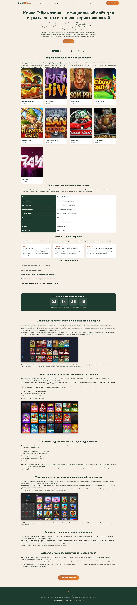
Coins (24, 3)
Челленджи (90, 3)
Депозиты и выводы (45, 3)
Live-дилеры (55, 3)
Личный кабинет (112, 3)
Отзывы (75, 51)
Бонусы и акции (35, 3)
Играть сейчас (68, 41)
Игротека (67, 3)
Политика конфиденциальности (63, 600)
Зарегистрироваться (68, 578)
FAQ (83, 51)
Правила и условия (78, 600)
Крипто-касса (81, 3)
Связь (62, 3)
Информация (65, 51)
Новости (74, 3)
